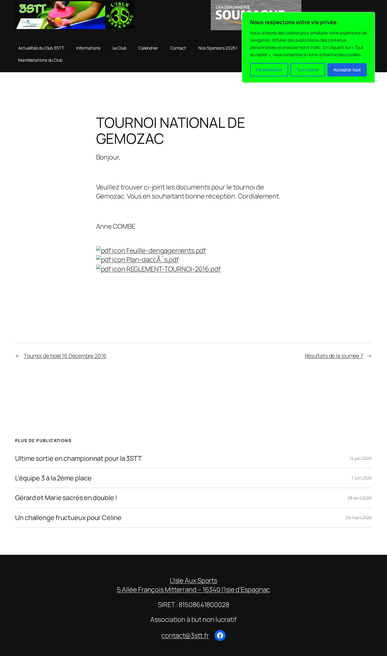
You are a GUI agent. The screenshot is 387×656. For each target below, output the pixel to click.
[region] (308, 47)
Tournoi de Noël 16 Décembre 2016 (65, 355)
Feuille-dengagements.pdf (165, 250)
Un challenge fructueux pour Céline (68, 517)
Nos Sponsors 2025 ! (217, 48)
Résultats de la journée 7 (334, 355)
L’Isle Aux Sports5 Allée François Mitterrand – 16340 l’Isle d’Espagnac (193, 585)
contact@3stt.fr (185, 635)
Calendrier (148, 48)
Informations (88, 48)
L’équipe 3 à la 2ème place (53, 478)
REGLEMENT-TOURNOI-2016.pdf (173, 268)
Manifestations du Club (40, 60)
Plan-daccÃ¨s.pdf (152, 259)
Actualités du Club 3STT (41, 48)
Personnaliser (269, 70)
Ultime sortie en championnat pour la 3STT (78, 458)
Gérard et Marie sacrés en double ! (66, 497)
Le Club (119, 48)
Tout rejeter (307, 70)
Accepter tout (347, 70)
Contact (178, 48)
